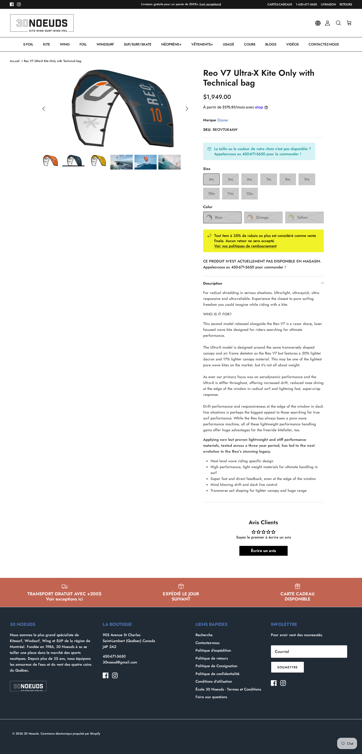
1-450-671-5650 (306, 4)
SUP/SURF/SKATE (137, 44)
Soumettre (287, 667)
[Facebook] (12, 4)
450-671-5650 (114, 656)
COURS (249, 44)
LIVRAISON (328, 4)
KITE (46, 44)
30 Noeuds (31, 733)
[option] (115, 108)
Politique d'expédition (213, 650)
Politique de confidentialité (217, 674)
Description (212, 283)
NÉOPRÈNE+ (171, 44)
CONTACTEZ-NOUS (324, 44)
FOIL (83, 44)
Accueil (14, 61)
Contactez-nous (207, 643)
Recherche (204, 635)
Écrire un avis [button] (263, 551)
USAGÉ (228, 44)
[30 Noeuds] (42, 23)
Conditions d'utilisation (214, 681)
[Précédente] (43, 108)
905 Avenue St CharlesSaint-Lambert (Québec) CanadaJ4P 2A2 (129, 640)
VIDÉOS (292, 44)
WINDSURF (105, 44)
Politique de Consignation (216, 666)
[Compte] (326, 23)
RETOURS (346, 4)
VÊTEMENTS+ (202, 44)
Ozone (222, 120)
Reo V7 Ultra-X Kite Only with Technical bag (52, 61)
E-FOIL (28, 44)
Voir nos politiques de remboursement (245, 246)
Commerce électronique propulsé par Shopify (70, 733)
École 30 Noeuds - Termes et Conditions (228, 689)
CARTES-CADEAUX (279, 4)
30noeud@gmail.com (120, 662)
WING (65, 44)
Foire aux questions (211, 697)
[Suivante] (186, 108)
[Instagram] (19, 4)
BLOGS (270, 44)
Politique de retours (212, 658)
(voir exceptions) (210, 4)
